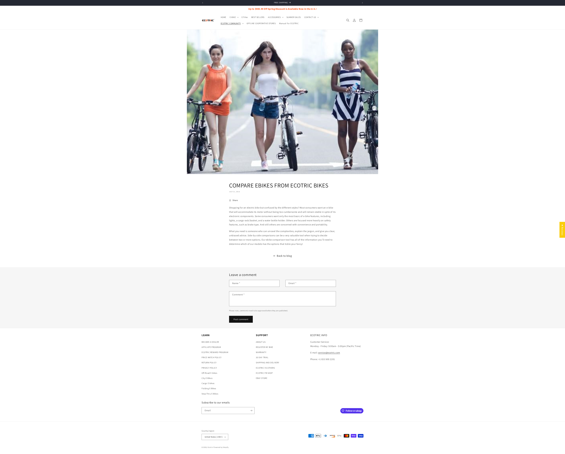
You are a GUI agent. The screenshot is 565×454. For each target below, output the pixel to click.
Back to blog (284, 255)
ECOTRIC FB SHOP (264, 373)
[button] (234, 17)
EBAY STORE (261, 378)
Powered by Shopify (221, 447)
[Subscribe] (251, 410)
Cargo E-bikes (208, 383)
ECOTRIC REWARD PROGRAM (215, 352)
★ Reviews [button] (562, 229)
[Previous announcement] (202, 3)
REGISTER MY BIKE (264, 347)
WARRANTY (261, 352)
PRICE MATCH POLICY (212, 357)
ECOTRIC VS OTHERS (265, 368)
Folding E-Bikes (209, 388)
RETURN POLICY (209, 362)
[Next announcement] (362, 3)
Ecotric (210, 447)
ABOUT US (260, 342)
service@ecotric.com (329, 352)
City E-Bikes (207, 378)
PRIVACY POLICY (209, 368)
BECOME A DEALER (210, 342)
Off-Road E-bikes (209, 373)
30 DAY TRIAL (262, 357)
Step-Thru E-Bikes (210, 393)
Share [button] (235, 200)
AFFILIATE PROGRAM (211, 347)
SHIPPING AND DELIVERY (267, 362)
